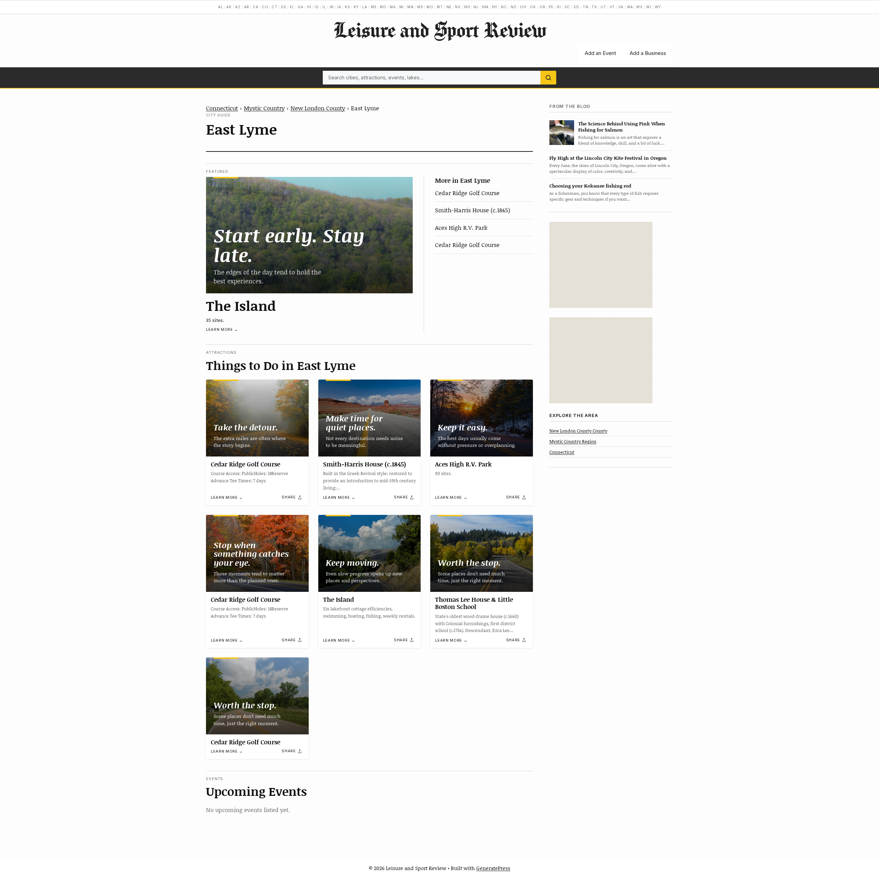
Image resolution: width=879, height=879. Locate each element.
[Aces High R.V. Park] (481, 418)
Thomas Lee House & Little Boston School (474, 603)
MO (429, 7)
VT (612, 7)
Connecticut (222, 108)
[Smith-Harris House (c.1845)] (369, 418)
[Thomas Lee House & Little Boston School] (481, 553)
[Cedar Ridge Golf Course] (257, 418)
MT (440, 7)
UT (603, 7)
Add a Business (648, 53)
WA (630, 7)
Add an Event (600, 53)
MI (401, 7)
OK (533, 7)
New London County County (578, 430)
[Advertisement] (600, 265)
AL (220, 7)
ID (317, 7)
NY (495, 7)
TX (594, 7)
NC (504, 7)
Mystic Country (264, 108)
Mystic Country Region (572, 441)
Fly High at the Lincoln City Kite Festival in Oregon (608, 157)
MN (410, 7)
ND (514, 7)
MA (393, 7)
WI (648, 7)
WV (639, 7)
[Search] (548, 77)
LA (364, 7)
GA (301, 7)
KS (347, 7)
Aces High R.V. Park (461, 227)
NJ (476, 7)
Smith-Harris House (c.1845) (472, 210)
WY (658, 7)
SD (576, 7)
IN (332, 7)
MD (383, 7)
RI (559, 7)
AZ (238, 7)
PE (551, 7)
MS (420, 7)
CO (265, 7)
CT (274, 7)
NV (458, 7)
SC (567, 7)
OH (523, 7)
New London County (317, 108)
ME (374, 7)
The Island (241, 305)
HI (309, 7)
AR (247, 7)
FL (292, 7)
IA (339, 7)
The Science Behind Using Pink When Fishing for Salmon (621, 126)
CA (256, 7)
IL (324, 7)
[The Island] (309, 235)
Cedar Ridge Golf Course (467, 193)
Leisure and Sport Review (439, 29)
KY (356, 7)
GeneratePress (493, 868)
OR (542, 7)
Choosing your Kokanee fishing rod (590, 185)
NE (449, 7)
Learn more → (222, 329)
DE (283, 7)
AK (229, 7)
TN (586, 7)
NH (467, 7)
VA (621, 7)
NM (485, 7)
